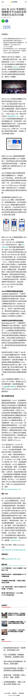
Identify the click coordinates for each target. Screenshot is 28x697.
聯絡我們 (14, 693)
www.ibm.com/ (16, 540)
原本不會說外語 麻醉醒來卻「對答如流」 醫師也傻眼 (15, 662)
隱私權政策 (21, 693)
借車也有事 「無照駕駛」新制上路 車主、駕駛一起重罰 (15, 676)
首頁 (2, 5)
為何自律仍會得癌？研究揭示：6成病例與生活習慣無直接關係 (15, 669)
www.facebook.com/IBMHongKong (13, 550)
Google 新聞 (7, 693)
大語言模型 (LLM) (13, 116)
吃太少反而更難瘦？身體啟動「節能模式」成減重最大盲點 (14, 656)
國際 (6, 5)
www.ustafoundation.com (12, 489)
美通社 (9, 5)
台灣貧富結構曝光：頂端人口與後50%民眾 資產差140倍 (14, 683)
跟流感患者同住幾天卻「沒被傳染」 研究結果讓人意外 (14, 649)
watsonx (16, 67)
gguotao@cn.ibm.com (12, 559)
